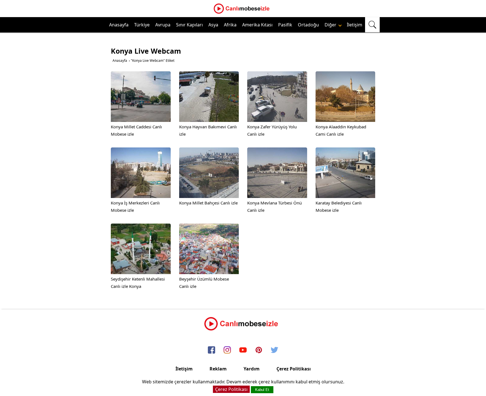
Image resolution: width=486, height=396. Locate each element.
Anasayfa (119, 25)
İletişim (354, 25)
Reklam (218, 369)
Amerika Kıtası (257, 25)
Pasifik (285, 25)
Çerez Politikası (293, 369)
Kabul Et (262, 390)
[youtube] (243, 350)
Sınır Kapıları (189, 25)
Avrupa (162, 25)
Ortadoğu (308, 25)
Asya (213, 25)
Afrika (230, 25)
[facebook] (211, 350)
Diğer (331, 25)
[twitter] (274, 350)
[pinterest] (258, 350)
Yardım (252, 369)
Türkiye (142, 25)
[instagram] (227, 350)
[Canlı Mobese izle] (243, 13)
